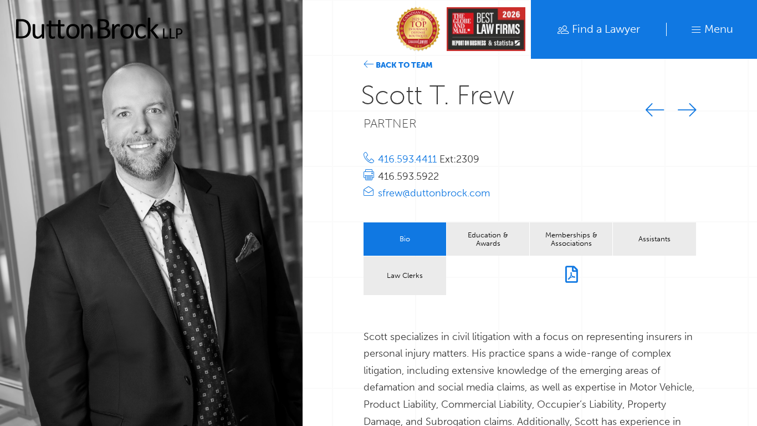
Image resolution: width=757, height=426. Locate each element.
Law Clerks (405, 275)
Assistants (654, 238)
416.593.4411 (408, 159)
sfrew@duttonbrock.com (434, 193)
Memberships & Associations (571, 238)
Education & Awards (488, 238)
